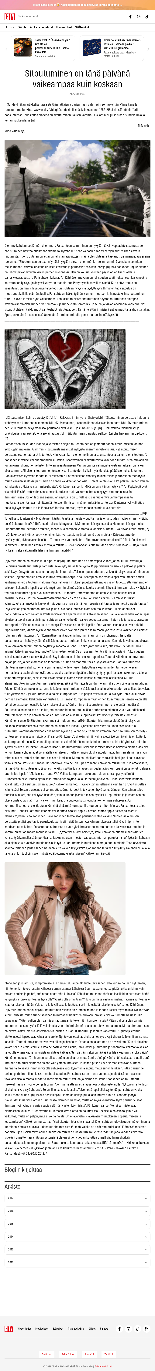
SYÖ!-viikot (82, 27)
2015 (10, 1223)
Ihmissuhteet (64, 27)
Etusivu (11, 27)
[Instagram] (138, 16)
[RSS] (146, 1329)
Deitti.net (46, 1354)
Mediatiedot (41, 1328)
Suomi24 (89, 1354)
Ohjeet (91, 1328)
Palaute (104, 1328)
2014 (10, 1236)
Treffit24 (109, 1354)
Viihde (22, 27)
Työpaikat (58, 1328)
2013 (10, 1249)
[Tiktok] (147, 16)
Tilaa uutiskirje (76, 1328)
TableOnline (68, 1354)
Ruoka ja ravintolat (41, 27)
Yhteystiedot (24, 1328)
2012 (10, 1262)
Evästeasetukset (103, 1366)
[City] (9, 1329)
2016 (11, 1211)
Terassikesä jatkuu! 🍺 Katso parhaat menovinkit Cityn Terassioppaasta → (77, 4)
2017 (10, 1198)
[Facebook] (130, 16)
